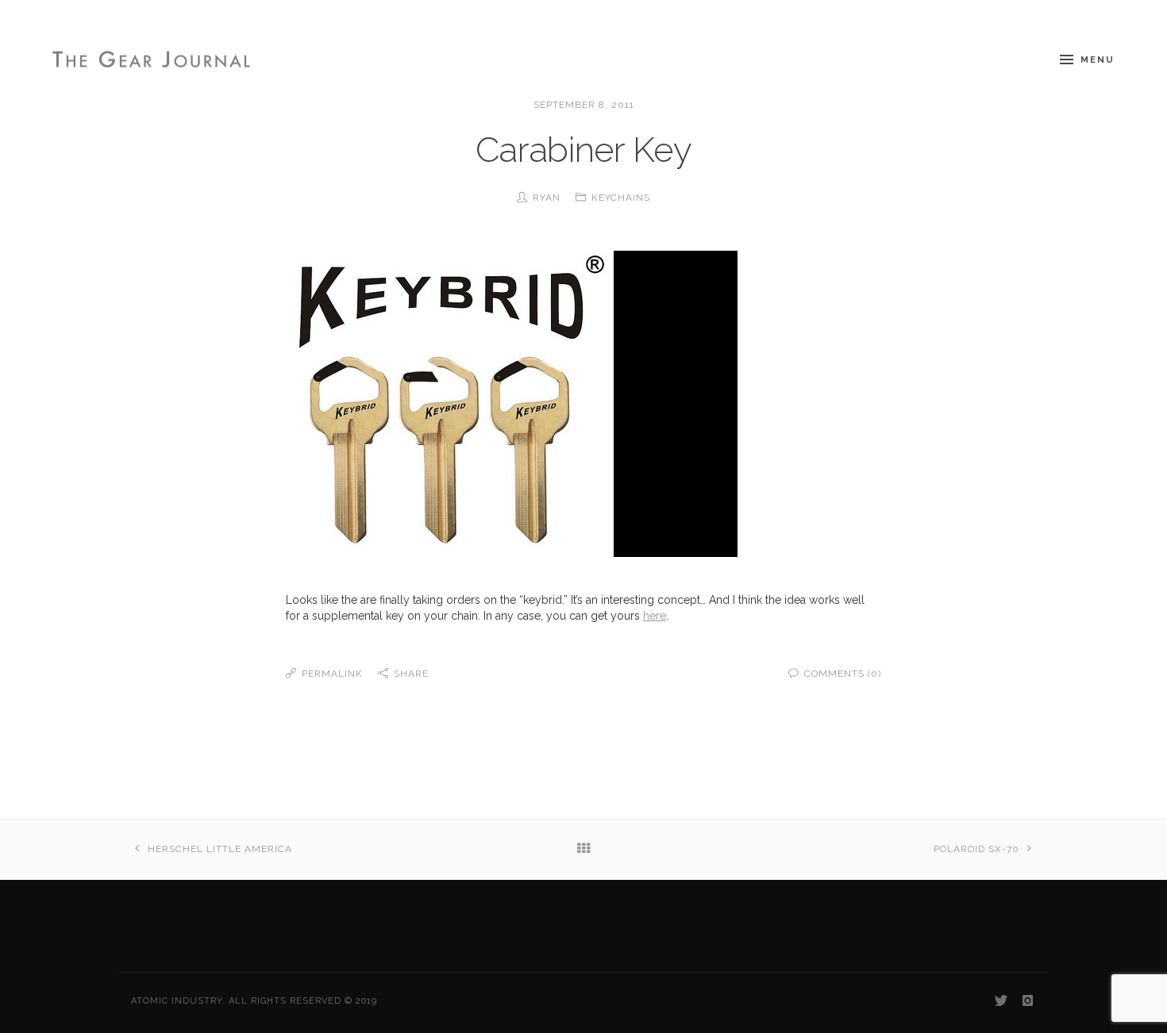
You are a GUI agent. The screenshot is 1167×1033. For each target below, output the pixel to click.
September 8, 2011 (583, 104)
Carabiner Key (583, 149)
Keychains (620, 197)
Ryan (546, 197)
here (654, 615)
